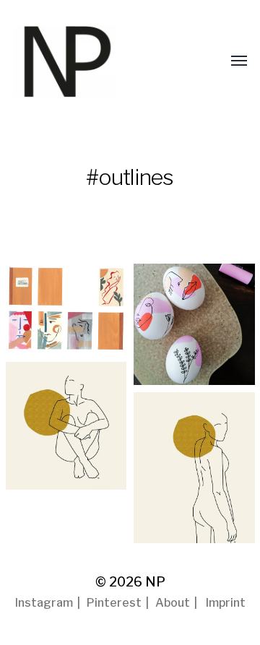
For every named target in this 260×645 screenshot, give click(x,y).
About (172, 603)
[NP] (92, 61)
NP (155, 581)
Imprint (226, 603)
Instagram (44, 603)
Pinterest (114, 603)
